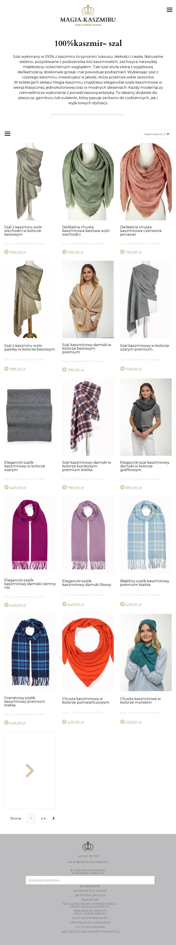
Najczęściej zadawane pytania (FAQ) (90, 931)
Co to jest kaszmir (90, 927)
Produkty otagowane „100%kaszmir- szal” (99, 115)
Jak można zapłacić (90, 895)
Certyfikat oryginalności (90, 922)
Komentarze (90, 886)
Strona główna (60, 115)
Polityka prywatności (90, 918)
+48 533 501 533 (88, 856)
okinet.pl (97, 873)
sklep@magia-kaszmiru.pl (88, 862)
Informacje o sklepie (90, 890)
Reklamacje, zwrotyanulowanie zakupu (90, 912)
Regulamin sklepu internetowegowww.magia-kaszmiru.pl (90, 905)
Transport (90, 899)
